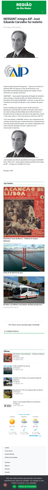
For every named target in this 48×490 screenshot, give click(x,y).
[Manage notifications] (5, 485)
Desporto (7, 472)
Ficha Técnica (8, 451)
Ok (14, 486)
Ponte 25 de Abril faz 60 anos (13, 273)
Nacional (16, 275)
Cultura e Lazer (18, 243)
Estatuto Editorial (9, 454)
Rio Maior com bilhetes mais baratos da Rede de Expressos (22, 305)
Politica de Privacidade (11, 457)
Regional (16, 307)
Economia (18, 27)
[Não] (45, 482)
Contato (7, 448)
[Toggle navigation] (42, 11)
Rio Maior (7, 462)
